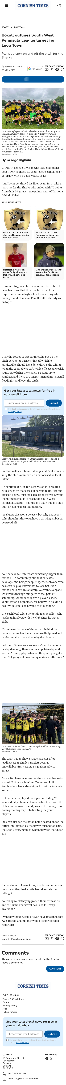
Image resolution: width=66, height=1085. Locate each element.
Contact (7, 1002)
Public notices (10, 1011)
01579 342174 (19, 1073)
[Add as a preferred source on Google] (35, 68)
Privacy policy (10, 1005)
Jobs (5, 1008)
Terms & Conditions (13, 999)
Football (19, 27)
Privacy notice (14, 411)
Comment (55, 968)
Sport (5, 27)
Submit (54, 403)
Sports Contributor (13, 66)
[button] (6, 5)
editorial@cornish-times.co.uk (24, 1078)
